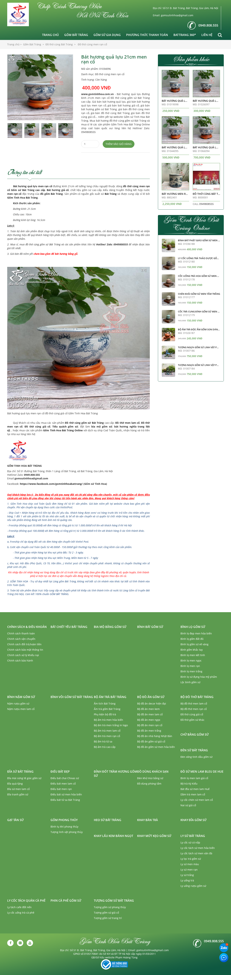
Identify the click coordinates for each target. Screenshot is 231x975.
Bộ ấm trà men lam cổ (107, 730)
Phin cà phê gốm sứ (66, 901)
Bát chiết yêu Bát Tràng (69, 627)
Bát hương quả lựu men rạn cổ (32, 186)
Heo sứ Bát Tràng (107, 820)
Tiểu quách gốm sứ (65, 426)
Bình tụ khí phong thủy (64, 826)
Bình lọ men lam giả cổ (194, 778)
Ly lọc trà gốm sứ (190, 858)
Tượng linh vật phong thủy (67, 832)
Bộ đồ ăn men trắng (149, 730)
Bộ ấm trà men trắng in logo (111, 725)
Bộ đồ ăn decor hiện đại (151, 703)
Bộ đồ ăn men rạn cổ (149, 725)
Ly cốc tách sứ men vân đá (196, 853)
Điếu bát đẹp (60, 772)
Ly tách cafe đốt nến (19, 907)
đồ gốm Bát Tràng (51, 194)
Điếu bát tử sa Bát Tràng (65, 800)
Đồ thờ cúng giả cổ (38, 426)
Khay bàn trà (147, 820)
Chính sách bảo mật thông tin (25, 649)
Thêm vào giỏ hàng (119, 144)
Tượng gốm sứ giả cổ (106, 912)
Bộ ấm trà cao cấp (105, 747)
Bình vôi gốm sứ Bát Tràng (72, 697)
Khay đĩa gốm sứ (193, 820)
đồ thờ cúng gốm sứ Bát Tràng (42, 244)
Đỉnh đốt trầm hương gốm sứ (115, 774)
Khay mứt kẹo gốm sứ (154, 836)
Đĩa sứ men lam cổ (18, 789)
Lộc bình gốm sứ (190, 682)
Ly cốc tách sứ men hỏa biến (197, 848)
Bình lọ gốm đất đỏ (191, 639)
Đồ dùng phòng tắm (149, 783)
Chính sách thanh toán (21, 633)
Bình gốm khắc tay (191, 649)
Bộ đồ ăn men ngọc (148, 719)
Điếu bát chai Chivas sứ (65, 778)
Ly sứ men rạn (189, 869)
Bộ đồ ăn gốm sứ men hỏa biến (156, 747)
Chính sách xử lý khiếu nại (23, 655)
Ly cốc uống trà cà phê (20, 912)
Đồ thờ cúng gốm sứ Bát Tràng (84, 422)
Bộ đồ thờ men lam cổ (193, 703)
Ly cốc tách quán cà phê (26, 901)
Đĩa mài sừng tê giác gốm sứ (24, 778)
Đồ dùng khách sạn (153, 772)
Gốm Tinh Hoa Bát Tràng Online (63, 430)
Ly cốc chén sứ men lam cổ (196, 800)
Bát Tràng (111, 194)
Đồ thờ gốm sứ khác (192, 719)
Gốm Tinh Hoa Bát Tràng (22, 197)
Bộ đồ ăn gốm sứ (150, 697)
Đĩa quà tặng (15, 783)
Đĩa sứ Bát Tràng (20, 772)
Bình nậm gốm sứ (21, 697)
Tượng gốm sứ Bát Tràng (114, 901)
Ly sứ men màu (189, 864)
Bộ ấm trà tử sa (103, 741)
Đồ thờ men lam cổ (127, 422)
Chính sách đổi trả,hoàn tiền (24, 644)
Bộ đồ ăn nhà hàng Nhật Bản (154, 736)
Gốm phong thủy (64, 820)
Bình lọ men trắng (191, 671)
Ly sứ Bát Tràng (192, 836)
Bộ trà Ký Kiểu (188, 783)
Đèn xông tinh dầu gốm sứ (196, 757)
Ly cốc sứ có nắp (190, 842)
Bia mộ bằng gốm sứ (110, 627)
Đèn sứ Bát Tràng (194, 750)
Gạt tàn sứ (15, 820)
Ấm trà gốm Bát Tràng (107, 709)
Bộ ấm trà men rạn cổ (107, 736)
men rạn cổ (14, 194)
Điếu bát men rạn (61, 789)
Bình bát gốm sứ (150, 627)
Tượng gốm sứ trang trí (108, 918)
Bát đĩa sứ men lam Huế (195, 789)
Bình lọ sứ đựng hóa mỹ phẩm (198, 676)
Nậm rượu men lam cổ (20, 709)
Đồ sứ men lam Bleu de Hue (201, 772)
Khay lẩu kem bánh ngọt (113, 836)
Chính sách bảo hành (20, 660)
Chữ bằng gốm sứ (194, 734)
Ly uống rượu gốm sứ (193, 886)
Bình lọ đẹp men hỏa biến (196, 633)
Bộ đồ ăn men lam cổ (150, 714)
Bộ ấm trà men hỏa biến (108, 719)
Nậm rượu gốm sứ (18, 703)
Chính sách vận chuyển (21, 639)
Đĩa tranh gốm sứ (17, 794)
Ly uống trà (187, 880)
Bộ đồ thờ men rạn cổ (193, 709)
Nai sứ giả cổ (188, 805)
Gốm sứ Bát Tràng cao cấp (28, 190)
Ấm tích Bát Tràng (105, 703)
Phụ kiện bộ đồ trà (105, 714)
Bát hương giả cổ (58, 190)
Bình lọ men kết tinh (192, 655)
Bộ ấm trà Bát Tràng (110, 697)
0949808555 (206, 204)
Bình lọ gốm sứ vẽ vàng (194, 644)
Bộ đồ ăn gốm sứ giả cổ (151, 741)
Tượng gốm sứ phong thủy (110, 907)
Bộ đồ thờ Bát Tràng (196, 697)
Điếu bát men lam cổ (63, 783)
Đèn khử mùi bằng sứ (150, 778)
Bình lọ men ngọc (191, 660)
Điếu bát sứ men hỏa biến (66, 794)
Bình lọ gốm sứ (192, 627)
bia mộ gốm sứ (101, 426)
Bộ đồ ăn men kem (148, 709)
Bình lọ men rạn (190, 666)
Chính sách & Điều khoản (27, 627)
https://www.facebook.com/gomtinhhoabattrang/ (51, 484)
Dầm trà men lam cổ (192, 794)
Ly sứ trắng (187, 875)
